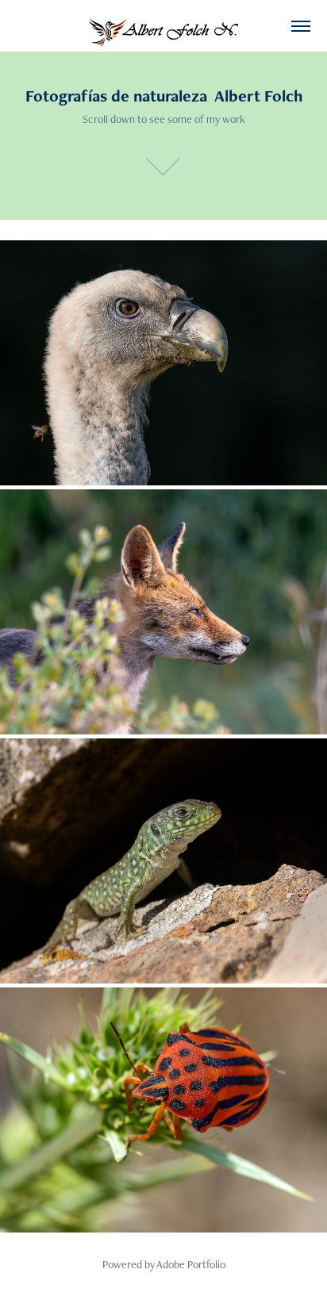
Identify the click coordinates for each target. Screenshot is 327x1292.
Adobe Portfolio (190, 1264)
